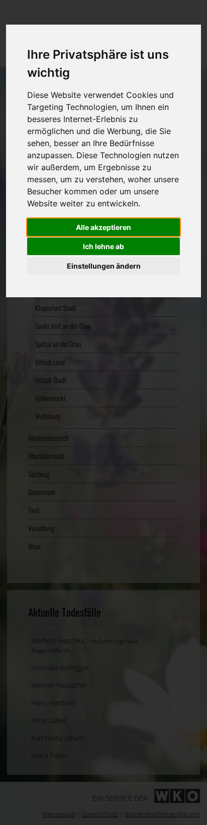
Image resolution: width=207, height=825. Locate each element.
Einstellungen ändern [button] (104, 266)
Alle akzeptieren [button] (103, 227)
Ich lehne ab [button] (103, 246)
